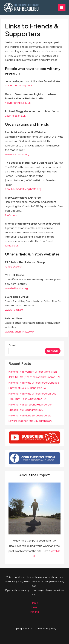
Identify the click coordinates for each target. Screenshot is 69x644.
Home (34, 603)
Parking (34, 611)
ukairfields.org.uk (15, 115)
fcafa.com (11, 215)
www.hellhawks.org (16, 288)
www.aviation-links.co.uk (19, 331)
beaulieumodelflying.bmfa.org (23, 189)
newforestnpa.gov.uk (17, 102)
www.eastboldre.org (17, 154)
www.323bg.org (14, 309)
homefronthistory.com (18, 85)
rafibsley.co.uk (13, 266)
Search (12, 345)
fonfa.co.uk (11, 245)
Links (34, 607)
